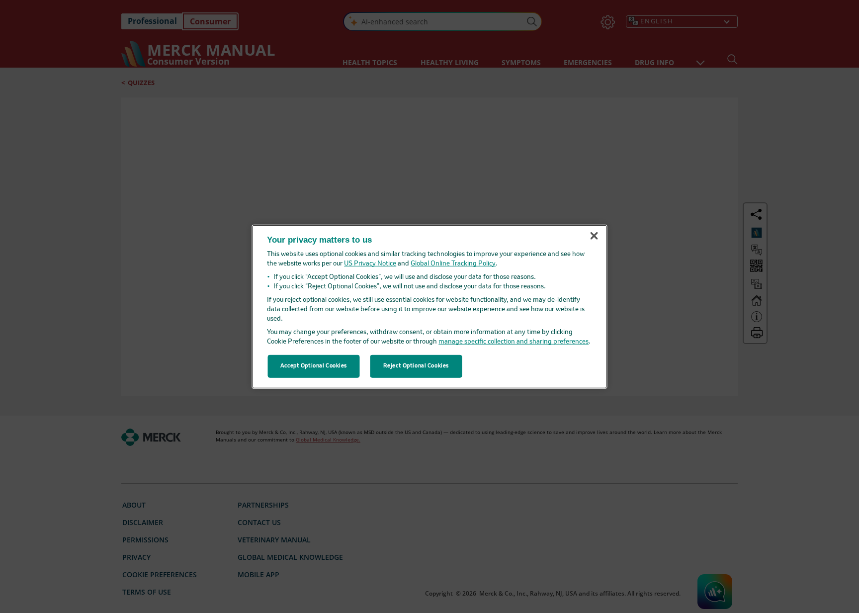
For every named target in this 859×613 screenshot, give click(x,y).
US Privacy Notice (370, 264)
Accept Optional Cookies (313, 366)
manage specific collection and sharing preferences (513, 342)
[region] (429, 306)
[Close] (594, 236)
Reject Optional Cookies (416, 366)
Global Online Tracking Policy (453, 264)
